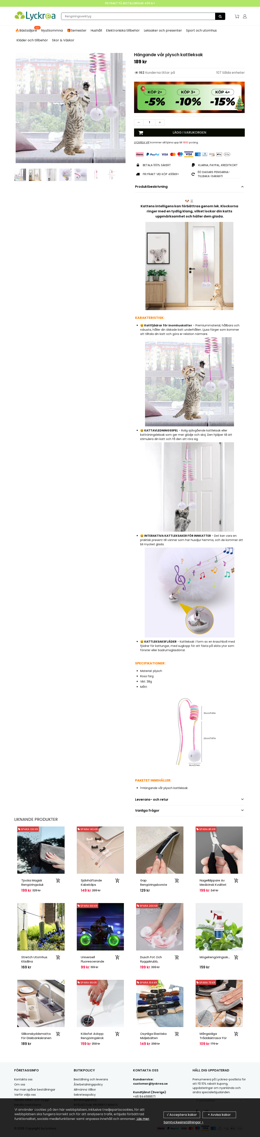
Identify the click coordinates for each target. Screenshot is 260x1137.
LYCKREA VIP (142, 142)
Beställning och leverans (91, 1079)
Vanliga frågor (147, 810)
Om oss (19, 1084)
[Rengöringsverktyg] (220, 16)
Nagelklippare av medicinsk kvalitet (213, 882)
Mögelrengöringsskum (216, 957)
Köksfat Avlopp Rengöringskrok (92, 1036)
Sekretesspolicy (85, 1095)
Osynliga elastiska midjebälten (153, 1036)
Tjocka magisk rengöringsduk (32, 882)
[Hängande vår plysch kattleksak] (70, 108)
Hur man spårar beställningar (34, 1090)
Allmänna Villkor (85, 1090)
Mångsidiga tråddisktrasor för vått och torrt (213, 1038)
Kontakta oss (23, 1079)
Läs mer (142, 1118)
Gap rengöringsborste (153, 882)
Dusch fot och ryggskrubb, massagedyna (151, 961)
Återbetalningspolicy (88, 1084)
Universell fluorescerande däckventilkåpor (93, 961)
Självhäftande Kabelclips (91, 882)
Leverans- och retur (151, 799)
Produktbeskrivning (151, 186)
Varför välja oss (25, 1095)
